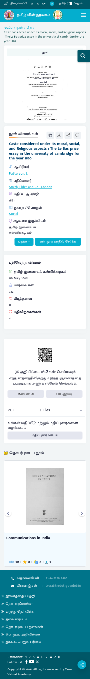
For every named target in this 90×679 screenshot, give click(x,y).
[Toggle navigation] (83, 15)
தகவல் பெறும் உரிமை (23, 642)
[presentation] (8, 513)
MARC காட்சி (26, 393)
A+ (44, 4)
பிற (29, 27)
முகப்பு (8, 27)
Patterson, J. (18, 174)
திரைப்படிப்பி (18, 3)
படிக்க (23, 241)
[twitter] (38, 661)
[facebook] (27, 661)
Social (13, 214)
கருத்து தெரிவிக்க (20, 611)
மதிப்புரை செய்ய (45, 435)
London (46, 187)
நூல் (19, 27)
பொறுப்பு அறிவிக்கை (23, 634)
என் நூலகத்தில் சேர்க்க (58, 241)
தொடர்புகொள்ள (19, 603)
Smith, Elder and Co (23, 187)
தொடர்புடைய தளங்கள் (24, 627)
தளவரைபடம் (16, 619)
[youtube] (32, 661)
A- (32, 4)
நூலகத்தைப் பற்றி (20, 596)
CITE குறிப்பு (64, 393)
